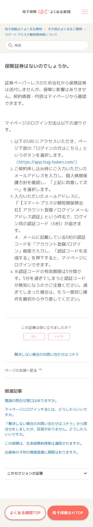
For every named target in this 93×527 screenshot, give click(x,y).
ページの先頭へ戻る (21, 370)
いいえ (59, 336)
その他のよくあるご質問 (65, 29)
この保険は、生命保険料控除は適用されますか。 (44, 443)
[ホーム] (43, 12)
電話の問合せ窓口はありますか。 (31, 400)
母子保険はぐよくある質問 (23, 29)
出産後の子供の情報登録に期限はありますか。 (42, 452)
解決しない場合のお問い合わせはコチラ (46, 354)
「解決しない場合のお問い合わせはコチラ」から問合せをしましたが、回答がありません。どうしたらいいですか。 (46, 429)
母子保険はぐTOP (67, 512)
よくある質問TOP (25, 512)
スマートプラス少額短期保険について (31, 34)
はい (34, 336)
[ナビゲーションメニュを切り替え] (84, 11)
